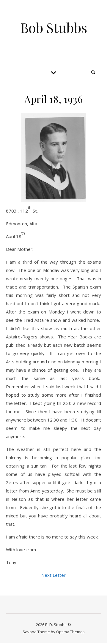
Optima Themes (70, 631)
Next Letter (53, 575)
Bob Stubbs (53, 27)
